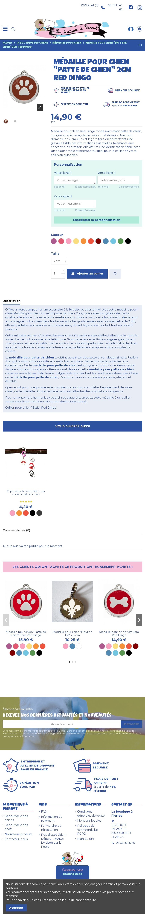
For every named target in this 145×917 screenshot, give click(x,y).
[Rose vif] (16, 646)
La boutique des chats (16, 827)
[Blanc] (79, 646)
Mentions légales (89, 820)
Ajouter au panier (90, 273)
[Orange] (19, 513)
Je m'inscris (131, 724)
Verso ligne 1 (62, 172)
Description (11, 301)
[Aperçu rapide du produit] (29, 486)
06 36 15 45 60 (115, 7)
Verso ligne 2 (106, 172)
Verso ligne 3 (63, 196)
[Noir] (32, 513)
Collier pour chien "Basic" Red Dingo (30, 407)
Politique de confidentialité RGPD (87, 829)
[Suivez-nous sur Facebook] (131, 7)
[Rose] (12, 513)
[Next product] (141, 45)
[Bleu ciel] (26, 653)
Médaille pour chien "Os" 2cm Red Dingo (119, 633)
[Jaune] (29, 646)
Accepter (16, 907)
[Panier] (139, 29)
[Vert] (32, 653)
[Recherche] (13, 29)
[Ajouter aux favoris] (115, 274)
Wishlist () (91, 5)
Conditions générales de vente (91, 813)
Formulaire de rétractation (51, 827)
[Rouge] (26, 513)
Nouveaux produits (18, 834)
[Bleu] (19, 653)
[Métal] (39, 513)
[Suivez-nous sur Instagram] (138, 7)
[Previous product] (139, 45)
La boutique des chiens (16, 818)
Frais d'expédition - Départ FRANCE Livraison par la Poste (54, 840)
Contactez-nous (16, 839)
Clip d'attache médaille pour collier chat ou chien (26, 492)
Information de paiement (51, 818)
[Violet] (9, 646)
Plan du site (85, 838)
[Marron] (12, 653)
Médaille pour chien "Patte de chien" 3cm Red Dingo (26, 633)
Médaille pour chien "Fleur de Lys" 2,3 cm (72, 633)
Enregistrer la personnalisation (96, 220)
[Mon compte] (130, 29)
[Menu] (5, 29)
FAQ (44, 811)
